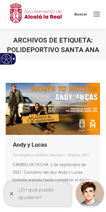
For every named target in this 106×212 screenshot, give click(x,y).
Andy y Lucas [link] (30, 144)
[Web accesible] (6, 59)
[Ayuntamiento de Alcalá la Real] (36, 14)
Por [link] (38, 155)
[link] (96, 14)
